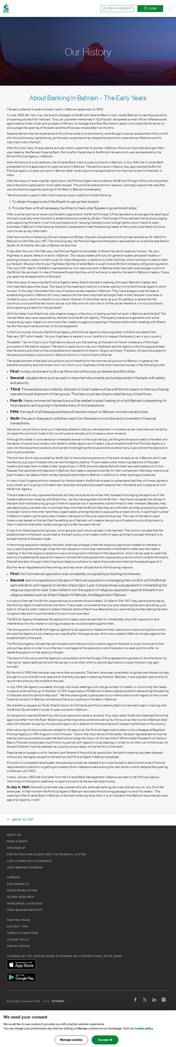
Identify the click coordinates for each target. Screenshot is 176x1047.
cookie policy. (144, 1028)
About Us (14, 835)
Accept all (105, 1039)
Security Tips (17, 926)
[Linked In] (154, 999)
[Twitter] (145, 999)
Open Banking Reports (24, 910)
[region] (88, 1028)
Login (152, 8)
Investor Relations (22, 890)
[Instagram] (163, 999)
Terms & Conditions (22, 933)
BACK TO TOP (22, 819)
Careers (13, 877)
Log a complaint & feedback (29, 861)
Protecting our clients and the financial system (46, 854)
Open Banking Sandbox (25, 867)
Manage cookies (71, 1039)
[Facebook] (135, 999)
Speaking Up (16, 848)
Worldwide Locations (24, 903)
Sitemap (58, 1001)
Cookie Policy (18, 939)
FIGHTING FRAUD (18, 920)
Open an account (119, 8)
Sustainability (18, 884)
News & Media (17, 841)
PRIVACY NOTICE (18, 946)
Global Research (20, 897)
